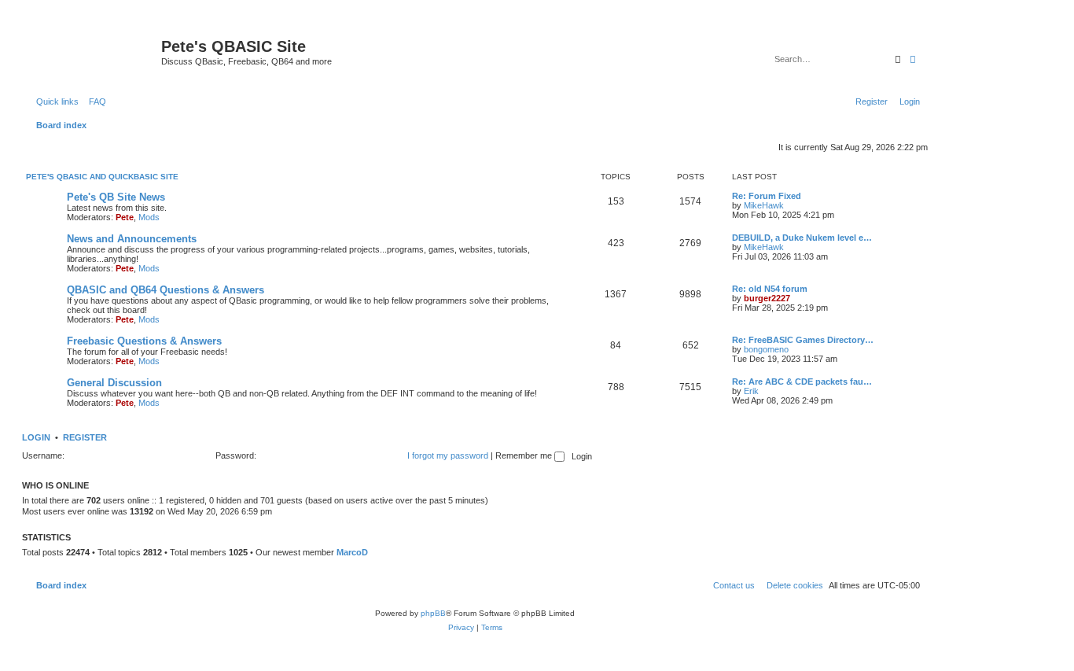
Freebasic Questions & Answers (144, 341)
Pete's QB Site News (116, 197)
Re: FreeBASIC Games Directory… (803, 340)
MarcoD (352, 552)
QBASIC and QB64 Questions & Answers (165, 290)
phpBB (433, 613)
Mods (149, 217)
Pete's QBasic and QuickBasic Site (102, 176)
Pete (125, 217)
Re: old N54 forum (769, 288)
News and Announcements (132, 239)
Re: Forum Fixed (766, 196)
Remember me (524, 455)
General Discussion (114, 383)
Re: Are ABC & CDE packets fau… (802, 381)
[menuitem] (94, 101)
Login (36, 437)
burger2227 (767, 298)
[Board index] (93, 51)
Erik (751, 391)
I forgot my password (447, 455)
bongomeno (766, 349)
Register (85, 437)
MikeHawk (764, 205)
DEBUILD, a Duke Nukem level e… (802, 237)
